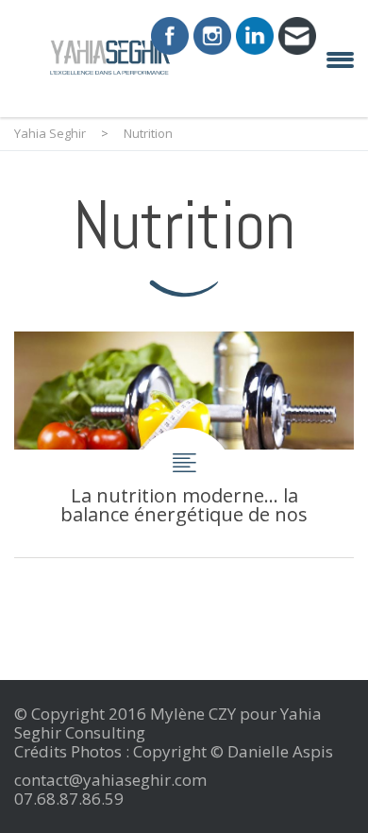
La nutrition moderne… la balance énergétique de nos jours (184, 444)
